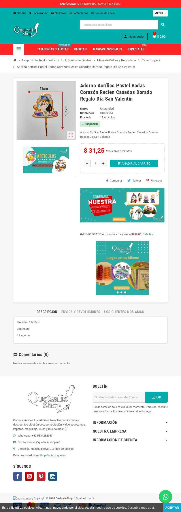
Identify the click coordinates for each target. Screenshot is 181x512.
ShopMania (46, 455)
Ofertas (19, 13)
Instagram (52, 476)
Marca (84, 108)
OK (158, 397)
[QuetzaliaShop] (26, 29)
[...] (66, 429)
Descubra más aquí (141, 507)
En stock (85, 117)
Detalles (148, 234)
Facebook (17, 476)
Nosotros (60, 13)
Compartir (116, 180)
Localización (38, 13)
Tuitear (136, 180)
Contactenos (80, 13)
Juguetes (60, 455)
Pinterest (156, 180)
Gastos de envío (103, 13)
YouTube (29, 476)
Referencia (87, 113)
